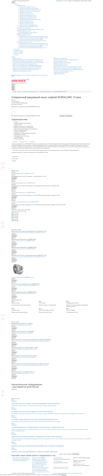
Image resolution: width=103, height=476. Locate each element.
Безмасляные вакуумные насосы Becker (29, 8)
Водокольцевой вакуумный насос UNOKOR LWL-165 (23, 183)
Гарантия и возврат (20, 459)
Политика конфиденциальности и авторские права (64, 473)
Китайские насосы (36, 464)
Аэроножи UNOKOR (40, 457)
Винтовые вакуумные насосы (26, 14)
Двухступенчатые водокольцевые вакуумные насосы (32, 29)
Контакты (16, 54)
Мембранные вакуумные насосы (24, 33)
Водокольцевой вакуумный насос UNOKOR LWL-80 (23, 240)
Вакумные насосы (21, 5)
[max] (13, 76)
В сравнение (69, 116)
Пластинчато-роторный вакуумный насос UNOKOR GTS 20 (25, 202)
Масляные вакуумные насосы (27, 23)
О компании (17, 49)
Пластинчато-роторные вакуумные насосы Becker (31, 39)
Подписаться (76, 454)
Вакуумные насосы (36, 459)
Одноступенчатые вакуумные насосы (28, 25)
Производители (23, 460)
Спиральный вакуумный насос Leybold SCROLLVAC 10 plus (53, 91)
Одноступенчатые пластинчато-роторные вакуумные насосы (34, 37)
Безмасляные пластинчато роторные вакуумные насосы (33, 40)
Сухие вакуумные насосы (41, 470)
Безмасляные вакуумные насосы (27, 6)
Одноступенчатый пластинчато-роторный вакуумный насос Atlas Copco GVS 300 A (31, 341)
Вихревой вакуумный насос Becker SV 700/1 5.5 (22, 373)
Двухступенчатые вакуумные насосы (28, 16)
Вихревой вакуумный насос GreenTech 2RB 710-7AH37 (24, 349)
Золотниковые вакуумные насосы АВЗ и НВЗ (30, 19)
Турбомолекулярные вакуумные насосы (29, 26)
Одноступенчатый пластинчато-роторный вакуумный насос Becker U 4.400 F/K (30, 365)
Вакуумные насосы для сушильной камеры (30, 11)
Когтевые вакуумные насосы (26, 21)
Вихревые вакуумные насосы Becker (28, 32)
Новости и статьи (18, 53)
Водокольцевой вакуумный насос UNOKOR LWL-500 (23, 192)
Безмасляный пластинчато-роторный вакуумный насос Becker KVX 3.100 (28, 232)
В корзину (62, 116)
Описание (15, 141)
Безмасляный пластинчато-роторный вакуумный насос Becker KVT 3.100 (28, 256)
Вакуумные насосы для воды (23, 28)
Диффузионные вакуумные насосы (28, 18)
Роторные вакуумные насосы (24, 35)
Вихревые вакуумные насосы (24, 30)
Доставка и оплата (18, 50)
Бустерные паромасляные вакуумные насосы (30, 9)
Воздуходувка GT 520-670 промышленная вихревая (23, 357)
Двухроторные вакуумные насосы (27, 15)
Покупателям (16, 457)
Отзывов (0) (32, 141)
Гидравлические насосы (59, 73)
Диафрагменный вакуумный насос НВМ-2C (22, 325)
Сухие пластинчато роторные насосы (40, 471)
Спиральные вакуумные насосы (24, 42)
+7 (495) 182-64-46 (17, 79)
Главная (14, 91)
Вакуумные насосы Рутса (26, 12)
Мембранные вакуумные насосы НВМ (39, 465)
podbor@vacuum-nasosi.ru (62, 0)
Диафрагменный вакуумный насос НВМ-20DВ (22, 333)
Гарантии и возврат (18, 52)
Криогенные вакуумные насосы (27, 22)
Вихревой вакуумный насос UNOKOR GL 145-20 (23, 173)
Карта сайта (79, 473)
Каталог (16, 4)
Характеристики (23, 141)
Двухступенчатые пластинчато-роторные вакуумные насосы (34, 36)
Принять (64, 475)
